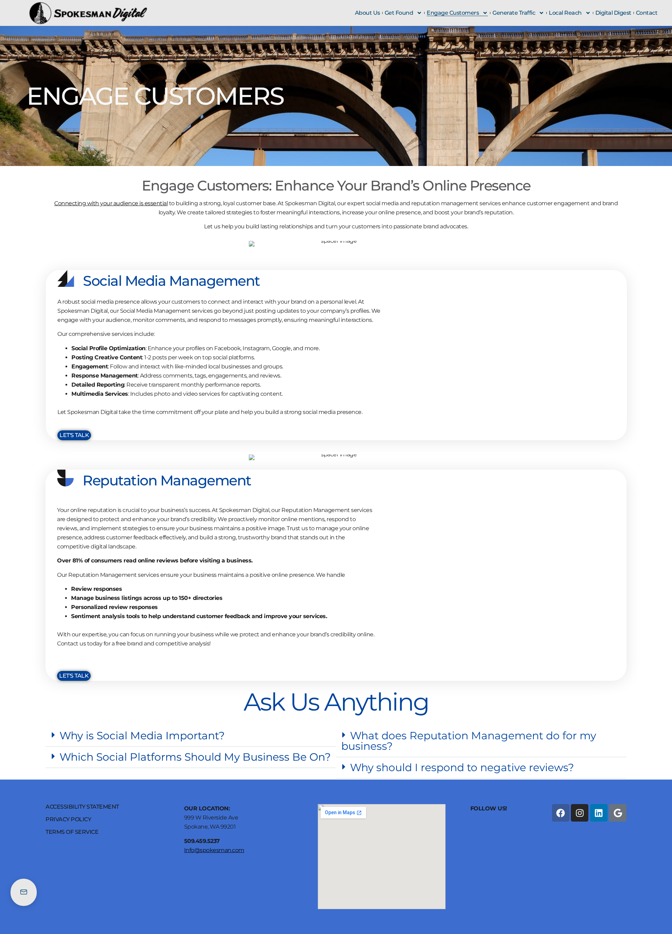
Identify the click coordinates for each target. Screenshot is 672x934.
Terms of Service (72, 832)
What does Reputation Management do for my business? (468, 741)
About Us (367, 13)
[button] (191, 736)
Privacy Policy (68, 819)
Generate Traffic (513, 13)
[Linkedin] (599, 813)
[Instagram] (579, 813)
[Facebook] (560, 813)
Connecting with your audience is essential (111, 203)
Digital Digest (613, 13)
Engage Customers (453, 13)
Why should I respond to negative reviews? (462, 767)
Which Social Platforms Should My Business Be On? (195, 756)
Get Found (399, 13)
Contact (647, 13)
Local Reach (565, 13)
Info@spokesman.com (214, 850)
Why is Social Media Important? (142, 735)
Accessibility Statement (82, 807)
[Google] (617, 813)
